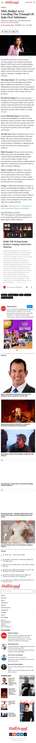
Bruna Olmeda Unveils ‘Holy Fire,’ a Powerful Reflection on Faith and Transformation (20, 314)
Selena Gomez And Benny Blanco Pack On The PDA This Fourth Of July (21, 660)
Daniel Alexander (13, 644)
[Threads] (25, 734)
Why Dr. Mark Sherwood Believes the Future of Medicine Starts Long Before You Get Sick (20, 310)
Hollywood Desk (8, 25)
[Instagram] (10, 734)
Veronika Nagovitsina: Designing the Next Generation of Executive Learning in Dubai (21, 647)
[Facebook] (2, 31)
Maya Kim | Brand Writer (15, 664)
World (3, 7)
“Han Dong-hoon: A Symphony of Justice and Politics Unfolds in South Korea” (16, 207)
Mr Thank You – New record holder (14, 555)
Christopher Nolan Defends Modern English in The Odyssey (17, 454)
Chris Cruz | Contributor (15, 655)
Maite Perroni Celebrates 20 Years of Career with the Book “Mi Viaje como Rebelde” (18, 570)
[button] (34, 2)
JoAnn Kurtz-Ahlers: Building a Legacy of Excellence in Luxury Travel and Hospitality (21, 650)
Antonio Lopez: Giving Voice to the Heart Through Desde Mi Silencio (17, 484)
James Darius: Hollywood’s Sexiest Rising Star (20, 317)
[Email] (16, 31)
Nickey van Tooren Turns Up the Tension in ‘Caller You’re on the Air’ (21, 671)
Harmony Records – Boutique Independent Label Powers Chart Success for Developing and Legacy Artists (17, 515)
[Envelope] (14, 734)
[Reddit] (13, 31)
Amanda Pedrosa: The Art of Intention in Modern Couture (17, 545)
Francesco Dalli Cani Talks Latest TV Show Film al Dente (20, 667)
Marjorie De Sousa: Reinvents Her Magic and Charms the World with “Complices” (17, 575)
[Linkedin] (6, 31)
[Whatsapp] (9, 31)
